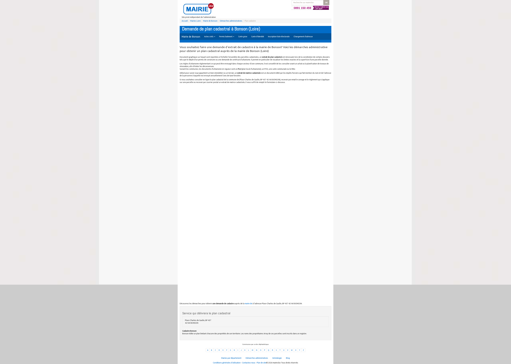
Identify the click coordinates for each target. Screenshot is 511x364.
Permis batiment (226, 36)
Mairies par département (231, 358)
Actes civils (209, 36)
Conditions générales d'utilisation (227, 363)
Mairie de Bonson (210, 21)
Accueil (185, 21)
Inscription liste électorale (279, 36)
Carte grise (242, 36)
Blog (288, 358)
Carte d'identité (257, 36)
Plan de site (261, 363)
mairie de (249, 303)
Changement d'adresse (303, 36)
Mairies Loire (195, 21)
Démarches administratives (231, 21)
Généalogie (277, 358)
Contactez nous (248, 363)
